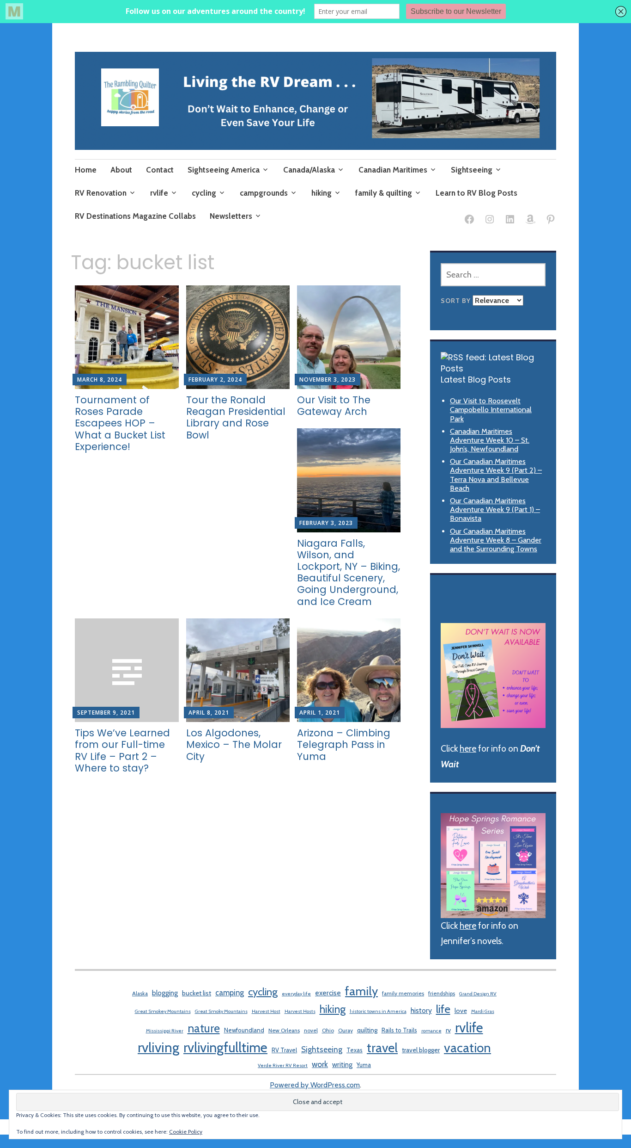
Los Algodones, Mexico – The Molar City (234, 744)
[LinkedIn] (510, 220)
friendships (441, 993)
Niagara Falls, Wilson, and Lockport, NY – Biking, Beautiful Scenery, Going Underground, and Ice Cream (348, 572)
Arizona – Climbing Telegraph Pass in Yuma (343, 744)
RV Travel (284, 1050)
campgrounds (264, 193)
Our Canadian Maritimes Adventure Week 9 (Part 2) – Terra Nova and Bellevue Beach (496, 475)
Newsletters (231, 216)
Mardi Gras (482, 1011)
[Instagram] (489, 220)
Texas (354, 1050)
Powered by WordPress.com (315, 1084)
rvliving (158, 1047)
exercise (328, 992)
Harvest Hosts (300, 1011)
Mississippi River (164, 1031)
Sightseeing (471, 169)
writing (342, 1064)
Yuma (364, 1064)
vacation (467, 1047)
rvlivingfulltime (225, 1047)
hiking (321, 193)
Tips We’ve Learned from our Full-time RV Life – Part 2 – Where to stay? (122, 750)
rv (448, 1030)
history (421, 1010)
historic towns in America (378, 1011)
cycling (204, 193)
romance (431, 1031)
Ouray (345, 1030)
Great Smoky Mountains (221, 1011)
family (361, 991)
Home (86, 169)
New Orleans (284, 1030)
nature (204, 1028)
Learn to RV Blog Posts (476, 193)
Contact (160, 169)
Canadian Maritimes (392, 169)
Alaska (140, 993)
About (121, 169)
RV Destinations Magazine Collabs (135, 216)
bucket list (196, 993)
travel (382, 1047)
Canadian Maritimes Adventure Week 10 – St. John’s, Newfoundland (489, 440)
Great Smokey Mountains (163, 1011)
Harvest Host (266, 1011)
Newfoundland (244, 1030)
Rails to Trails (399, 1030)
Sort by (457, 300)
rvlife (159, 193)
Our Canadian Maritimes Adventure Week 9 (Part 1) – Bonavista (495, 509)
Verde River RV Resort (283, 1065)
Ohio (328, 1030)
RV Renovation (101, 193)
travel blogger (421, 1050)
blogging (165, 992)
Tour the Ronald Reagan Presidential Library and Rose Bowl (235, 417)
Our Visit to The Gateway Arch (333, 405)
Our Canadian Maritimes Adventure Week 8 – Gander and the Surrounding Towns (495, 540)
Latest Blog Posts (476, 379)
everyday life (296, 994)
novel (311, 1030)
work (320, 1064)
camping (229, 992)
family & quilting (383, 193)
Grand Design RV (478, 994)
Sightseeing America (224, 169)
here (468, 748)
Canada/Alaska (309, 169)
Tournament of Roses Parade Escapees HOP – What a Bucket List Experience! (120, 423)
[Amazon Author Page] (530, 220)
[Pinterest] (550, 220)
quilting (367, 1030)
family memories (403, 993)
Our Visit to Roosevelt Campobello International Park (491, 409)
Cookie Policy (185, 1131)
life (443, 1009)
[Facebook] (469, 220)
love (461, 1010)
